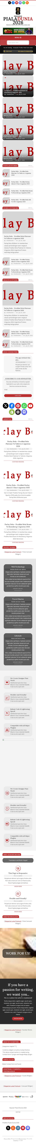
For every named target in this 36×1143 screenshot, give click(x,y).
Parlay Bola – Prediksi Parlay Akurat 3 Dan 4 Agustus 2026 (17, 91)
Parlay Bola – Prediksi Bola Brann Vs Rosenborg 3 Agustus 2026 (18, 525)
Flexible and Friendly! (18, 898)
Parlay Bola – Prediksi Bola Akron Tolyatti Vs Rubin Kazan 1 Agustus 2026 (17, 136)
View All (30, 165)
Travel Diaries (18, 599)
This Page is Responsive (18, 873)
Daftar (18, 1112)
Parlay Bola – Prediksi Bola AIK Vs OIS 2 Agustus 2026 (15, 114)
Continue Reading (18, 462)
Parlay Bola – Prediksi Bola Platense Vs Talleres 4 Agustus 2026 (15, 71)
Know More (18, 588)
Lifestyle (18, 636)
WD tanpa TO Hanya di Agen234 (18, 51)
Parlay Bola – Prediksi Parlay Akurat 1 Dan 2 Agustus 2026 (17, 157)
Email (5, 389)
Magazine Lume (22, 1139)
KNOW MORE (18, 1018)
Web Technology (18, 567)
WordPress (15, 1140)
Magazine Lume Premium (13, 552)
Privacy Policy (7, 1139)
